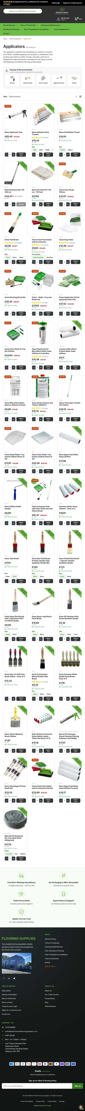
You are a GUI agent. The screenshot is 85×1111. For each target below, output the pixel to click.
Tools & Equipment (15, 39)
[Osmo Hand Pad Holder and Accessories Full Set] (42, 769)
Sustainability (50, 998)
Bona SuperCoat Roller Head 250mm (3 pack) (68, 787)
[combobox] (22, 11)
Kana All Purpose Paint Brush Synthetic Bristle (68, 617)
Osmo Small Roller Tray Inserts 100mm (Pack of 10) (14, 457)
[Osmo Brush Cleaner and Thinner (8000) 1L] (42, 386)
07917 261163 (10, 1035)
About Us (48, 991)
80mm (42, 634)
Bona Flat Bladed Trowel (69, 132)
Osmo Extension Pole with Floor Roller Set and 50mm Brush (42, 508)
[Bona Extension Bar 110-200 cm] (15, 173)
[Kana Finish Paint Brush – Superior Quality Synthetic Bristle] (70, 542)
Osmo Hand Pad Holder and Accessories (42, 241)
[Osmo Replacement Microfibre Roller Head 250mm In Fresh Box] (42, 332)
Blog (46, 1002)
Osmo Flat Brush (11, 240)
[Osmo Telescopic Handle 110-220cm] (70, 386)
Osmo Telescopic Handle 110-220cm (69, 404)
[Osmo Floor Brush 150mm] (70, 173)
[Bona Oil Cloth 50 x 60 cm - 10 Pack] (42, 173)
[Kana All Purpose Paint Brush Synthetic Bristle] (70, 600)
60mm (21, 257)
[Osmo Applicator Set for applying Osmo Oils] (70, 281)
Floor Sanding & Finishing (54, 951)
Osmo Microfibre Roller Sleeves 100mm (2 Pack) (15, 404)
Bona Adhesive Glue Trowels (40, 133)
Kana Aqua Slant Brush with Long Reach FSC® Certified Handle (14, 618)
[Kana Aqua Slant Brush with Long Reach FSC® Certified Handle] (15, 600)
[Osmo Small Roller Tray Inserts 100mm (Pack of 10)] (15, 438)
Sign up (78, 1086)
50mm (15, 257)
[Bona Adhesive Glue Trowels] (42, 116)
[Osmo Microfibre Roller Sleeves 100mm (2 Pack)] (15, 386)
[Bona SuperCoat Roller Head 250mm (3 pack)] (70, 769)
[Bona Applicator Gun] (15, 116)
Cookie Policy (52, 1101)
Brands (47, 962)
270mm (62, 150)
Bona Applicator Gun (13, 132)
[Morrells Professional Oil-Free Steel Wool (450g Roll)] (15, 819)
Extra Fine (9, 854)
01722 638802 (10, 1027)
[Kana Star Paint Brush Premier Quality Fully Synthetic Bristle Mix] (42, 542)
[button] (78, 18)
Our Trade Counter (52, 995)
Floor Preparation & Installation (56, 955)
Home (5, 39)
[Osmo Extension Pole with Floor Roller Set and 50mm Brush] (42, 490)
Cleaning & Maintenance (54, 947)
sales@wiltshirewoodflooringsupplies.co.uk (21, 1031)
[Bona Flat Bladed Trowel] (70, 116)
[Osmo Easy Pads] (70, 223)
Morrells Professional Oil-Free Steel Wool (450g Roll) (14, 838)
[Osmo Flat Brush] (15, 223)
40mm (35, 576)
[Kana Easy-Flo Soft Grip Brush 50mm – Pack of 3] (15, 658)
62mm (15, 634)
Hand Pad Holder (38, 257)
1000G (47, 150)
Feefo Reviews (50, 1006)
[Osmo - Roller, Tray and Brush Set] (42, 281)
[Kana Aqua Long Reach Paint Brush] (42, 600)
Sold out (21, 204)
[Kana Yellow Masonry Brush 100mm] (15, 717)
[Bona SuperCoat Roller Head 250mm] (70, 438)
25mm (8, 257)
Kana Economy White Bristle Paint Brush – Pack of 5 (68, 676)
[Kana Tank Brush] (15, 542)
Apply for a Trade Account (11, 1010)
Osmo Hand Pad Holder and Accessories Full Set (42, 787)
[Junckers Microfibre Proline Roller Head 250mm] (70, 332)
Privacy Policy (40, 1101)
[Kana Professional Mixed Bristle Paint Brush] (42, 658)
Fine (16, 854)
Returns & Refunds (9, 998)
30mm (62, 576)
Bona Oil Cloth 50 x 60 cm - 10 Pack (41, 191)
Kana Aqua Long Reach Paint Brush (42, 617)
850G (41, 150)
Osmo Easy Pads (66, 240)
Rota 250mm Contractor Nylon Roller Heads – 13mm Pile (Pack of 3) (42, 736)
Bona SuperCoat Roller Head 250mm (68, 456)
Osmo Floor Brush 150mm (66, 191)
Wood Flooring (50, 939)
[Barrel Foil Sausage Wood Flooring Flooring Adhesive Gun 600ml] (70, 717)
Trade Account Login (9, 1006)
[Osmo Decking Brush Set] (15, 281)
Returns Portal (7, 1002)
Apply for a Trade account (72, 3)
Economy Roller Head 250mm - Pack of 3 (68, 507)
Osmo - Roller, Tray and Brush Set (42, 298)
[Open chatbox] (80, 1107)
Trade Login (55, 3)
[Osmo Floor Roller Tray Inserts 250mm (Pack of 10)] (42, 438)
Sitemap (61, 1101)
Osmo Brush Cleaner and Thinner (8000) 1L (42, 404)
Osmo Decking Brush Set (15, 297)
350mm (70, 150)
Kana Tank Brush (12, 558)
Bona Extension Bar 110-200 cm (15, 191)
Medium (23, 854)
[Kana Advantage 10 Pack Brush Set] (15, 769)
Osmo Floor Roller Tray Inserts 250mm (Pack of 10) (42, 457)
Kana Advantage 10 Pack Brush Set (15, 787)
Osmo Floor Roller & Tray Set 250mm (15, 350)
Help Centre (6, 991)
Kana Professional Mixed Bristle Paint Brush (40, 676)
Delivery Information (9, 995)
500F (34, 150)
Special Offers (50, 966)
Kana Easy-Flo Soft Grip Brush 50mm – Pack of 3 (15, 675)
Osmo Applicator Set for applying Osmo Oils (69, 298)
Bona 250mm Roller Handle (13, 507)
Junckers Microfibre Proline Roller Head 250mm (67, 351)
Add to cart (21, 154)
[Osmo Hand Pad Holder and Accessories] (42, 223)
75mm (14, 576)
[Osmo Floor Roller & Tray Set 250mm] (15, 332)
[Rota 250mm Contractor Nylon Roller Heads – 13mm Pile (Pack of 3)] (42, 717)
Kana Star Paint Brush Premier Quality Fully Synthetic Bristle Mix (41, 560)
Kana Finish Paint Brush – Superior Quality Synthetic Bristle (69, 560)
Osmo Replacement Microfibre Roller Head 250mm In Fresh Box (41, 351)
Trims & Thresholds (52, 943)
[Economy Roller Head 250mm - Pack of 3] (70, 490)
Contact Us (6, 1014)
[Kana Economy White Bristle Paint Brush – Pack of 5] (70, 658)
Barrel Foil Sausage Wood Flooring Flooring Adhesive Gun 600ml (69, 736)
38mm (8, 634)
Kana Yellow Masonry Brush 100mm (14, 735)
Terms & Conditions (27, 1101)
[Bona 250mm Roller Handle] (15, 490)
